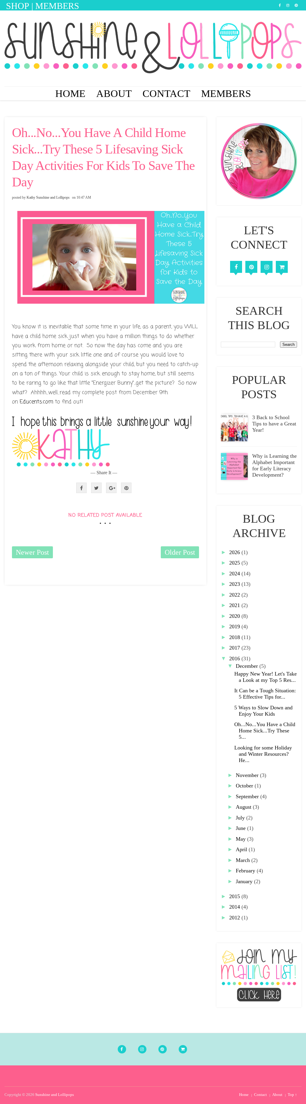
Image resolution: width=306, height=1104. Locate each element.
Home (70, 93)
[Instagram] (267, 267)
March (243, 860)
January (245, 881)
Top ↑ (292, 1095)
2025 (235, 563)
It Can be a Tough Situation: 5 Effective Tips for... (265, 694)
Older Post (180, 552)
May (241, 839)
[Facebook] (236, 267)
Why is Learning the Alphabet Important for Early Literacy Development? (274, 465)
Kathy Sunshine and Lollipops (48, 197)
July (241, 818)
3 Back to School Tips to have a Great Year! (274, 423)
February (246, 871)
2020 (235, 616)
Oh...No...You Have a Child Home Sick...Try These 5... (264, 730)
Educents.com (36, 402)
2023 (235, 584)
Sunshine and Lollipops (54, 1094)
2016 (235, 659)
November (248, 775)
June (241, 828)
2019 (235, 626)
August (244, 807)
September (248, 796)
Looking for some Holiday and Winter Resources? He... (263, 754)
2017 (235, 648)
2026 (235, 552)
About (114, 93)
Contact (166, 93)
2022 (235, 595)
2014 (235, 907)
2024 (235, 574)
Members (226, 93)
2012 (235, 918)
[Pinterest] (251, 267)
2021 (235, 605)
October (245, 786)
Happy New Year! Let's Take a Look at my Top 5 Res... (265, 677)
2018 (235, 637)
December (247, 666)
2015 (235, 896)
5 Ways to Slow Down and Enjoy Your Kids (263, 711)
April (242, 849)
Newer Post (32, 552)
